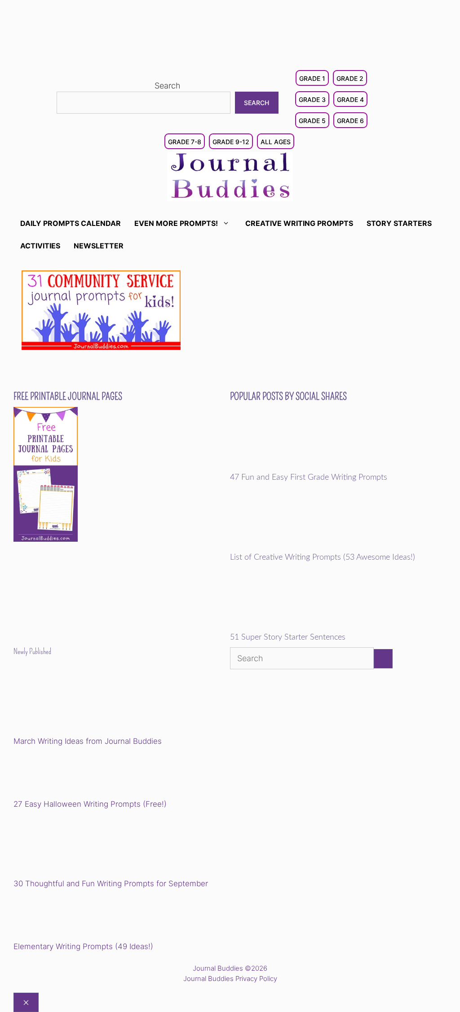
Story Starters (399, 223)
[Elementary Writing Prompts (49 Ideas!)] (59, 916)
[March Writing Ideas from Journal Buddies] (75, 703)
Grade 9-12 (230, 142)
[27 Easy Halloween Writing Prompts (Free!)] (59, 774)
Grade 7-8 (184, 142)
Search (168, 85)
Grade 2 (349, 78)
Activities (40, 245)
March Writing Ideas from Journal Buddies (87, 741)
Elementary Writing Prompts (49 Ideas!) (83, 946)
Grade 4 (350, 99)
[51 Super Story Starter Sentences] (292, 627)
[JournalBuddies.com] (230, 176)
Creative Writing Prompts (299, 223)
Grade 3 (312, 99)
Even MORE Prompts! (176, 223)
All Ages (276, 142)
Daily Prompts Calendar (70, 223)
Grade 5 (312, 120)
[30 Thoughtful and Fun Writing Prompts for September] (75, 845)
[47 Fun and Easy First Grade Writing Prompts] (292, 466)
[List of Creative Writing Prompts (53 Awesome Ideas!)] (292, 546)
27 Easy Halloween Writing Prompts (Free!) (90, 804)
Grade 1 (312, 78)
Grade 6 (350, 120)
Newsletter (99, 245)
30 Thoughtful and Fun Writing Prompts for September (110, 883)
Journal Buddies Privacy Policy (230, 978)
